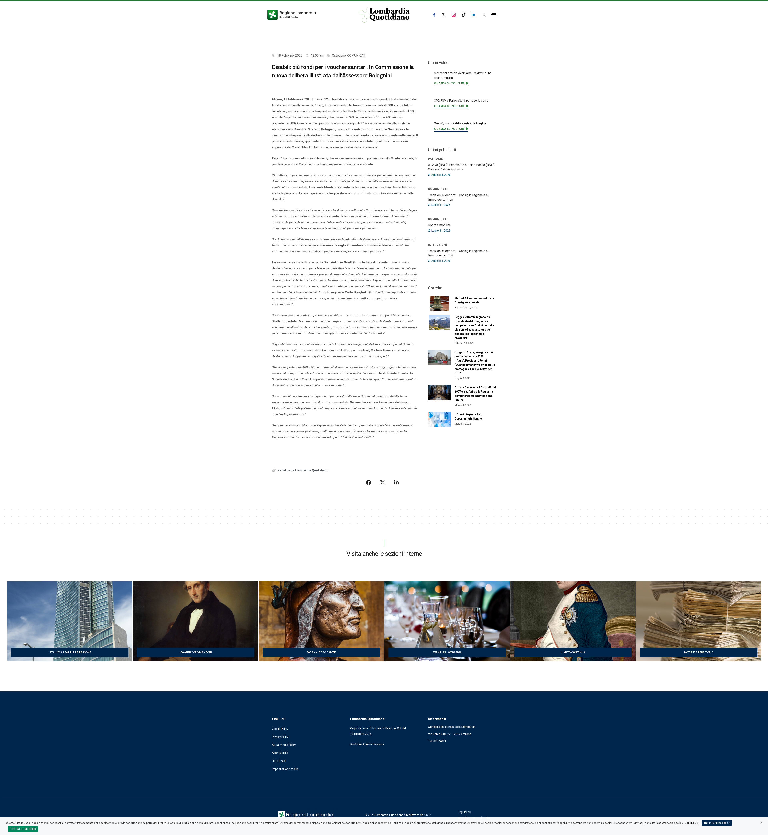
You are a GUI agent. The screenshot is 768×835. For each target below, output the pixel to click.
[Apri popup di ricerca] (484, 15)
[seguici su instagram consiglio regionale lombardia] (453, 14)
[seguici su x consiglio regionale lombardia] (443, 14)
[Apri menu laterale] (494, 15)
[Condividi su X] (383, 482)
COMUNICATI (356, 55)
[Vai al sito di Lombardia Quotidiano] (384, 15)
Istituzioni (437, 244)
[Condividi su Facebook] (369, 482)
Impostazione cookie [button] (285, 769)
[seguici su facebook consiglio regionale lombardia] (434, 14)
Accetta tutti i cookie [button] (23, 828)
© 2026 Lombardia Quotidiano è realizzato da (394, 815)
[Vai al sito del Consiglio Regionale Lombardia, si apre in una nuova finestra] (306, 15)
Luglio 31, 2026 (440, 204)
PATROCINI (436, 158)
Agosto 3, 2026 (441, 174)
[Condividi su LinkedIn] (396, 482)
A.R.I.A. (428, 815)
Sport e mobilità (439, 225)
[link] (451, 83)
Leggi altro (691, 822)
